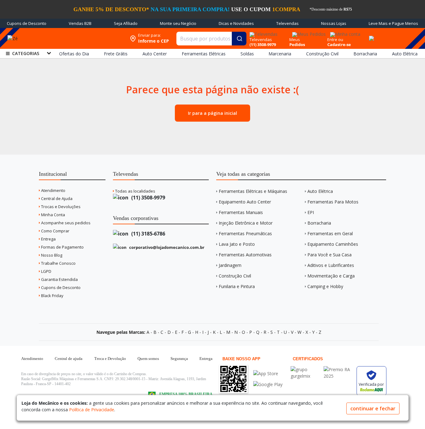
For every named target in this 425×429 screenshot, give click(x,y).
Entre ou (335, 39)
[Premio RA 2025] (338, 369)
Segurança (179, 358)
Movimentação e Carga (331, 276)
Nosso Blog (51, 255)
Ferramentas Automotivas (245, 255)
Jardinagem (230, 265)
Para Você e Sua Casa (329, 255)
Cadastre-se (339, 44)
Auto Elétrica (320, 191)
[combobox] (211, 38)
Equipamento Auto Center (245, 202)
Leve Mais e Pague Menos (393, 23)
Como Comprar (54, 231)
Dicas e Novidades (236, 23)
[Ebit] (305, 369)
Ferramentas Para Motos (332, 202)
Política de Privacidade (91, 410)
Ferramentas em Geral (330, 233)
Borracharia (319, 223)
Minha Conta (52, 214)
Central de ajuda (68, 358)
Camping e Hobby (325, 286)
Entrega (48, 239)
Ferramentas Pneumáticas (245, 233)
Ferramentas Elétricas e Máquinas (253, 191)
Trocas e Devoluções (60, 206)
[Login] (344, 32)
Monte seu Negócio (178, 23)
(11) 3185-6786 (147, 233)
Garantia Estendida (59, 279)
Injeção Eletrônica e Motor (246, 223)
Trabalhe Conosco (58, 263)
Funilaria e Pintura (237, 286)
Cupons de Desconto (26, 23)
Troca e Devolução (110, 358)
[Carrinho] (371, 35)
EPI (310, 212)
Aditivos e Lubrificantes (330, 265)
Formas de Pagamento (62, 247)
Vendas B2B (80, 23)
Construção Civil (235, 276)
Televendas (287, 23)
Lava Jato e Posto (237, 244)
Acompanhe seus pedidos (65, 223)
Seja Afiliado (126, 23)
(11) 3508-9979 (147, 197)
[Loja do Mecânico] (81, 38)
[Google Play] (268, 384)
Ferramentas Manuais (241, 212)
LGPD (45, 271)
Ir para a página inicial (212, 113)
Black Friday (51, 295)
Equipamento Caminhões (332, 244)
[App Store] (268, 373)
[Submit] (239, 38)
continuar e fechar (372, 408)
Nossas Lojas (333, 23)
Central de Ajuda (56, 198)
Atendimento (52, 190)
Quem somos (148, 358)
